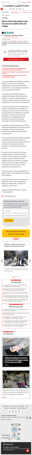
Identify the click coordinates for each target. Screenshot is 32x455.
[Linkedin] (10, 32)
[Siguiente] (30, 261)
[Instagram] (19, 9)
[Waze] (30, 417)
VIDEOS (16, 239)
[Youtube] (22, 9)
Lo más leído (16, 282)
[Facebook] (16, 9)
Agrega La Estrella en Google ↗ (16, 59)
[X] (13, 9)
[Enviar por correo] (13, 32)
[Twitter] (3, 32)
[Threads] (10, 9)
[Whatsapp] (8, 32)
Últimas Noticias (15, 12)
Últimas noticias (16, 307)
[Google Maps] (27, 417)
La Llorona (24, 12)
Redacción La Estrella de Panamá (13, 35)
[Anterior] (2, 261)
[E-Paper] (28, 2)
